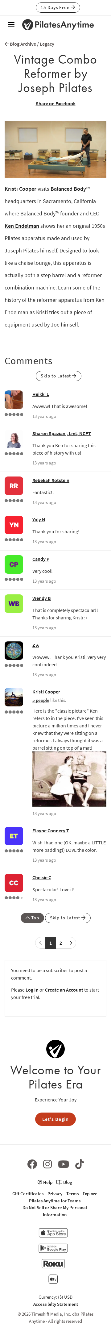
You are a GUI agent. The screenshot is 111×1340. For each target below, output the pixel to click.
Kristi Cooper (20, 188)
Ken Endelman (22, 225)
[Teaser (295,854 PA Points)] (14, 414)
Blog (67, 1182)
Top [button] (34, 918)
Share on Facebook (56, 103)
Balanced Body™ (70, 188)
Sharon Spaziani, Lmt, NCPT (61, 433)
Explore (90, 1193)
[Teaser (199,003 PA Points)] (14, 453)
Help (47, 1182)
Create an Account (64, 990)
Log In (32, 990)
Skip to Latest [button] (56, 376)
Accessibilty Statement (55, 1304)
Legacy (47, 44)
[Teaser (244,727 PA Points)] (14, 850)
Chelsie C (41, 877)
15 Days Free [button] (56, 7)
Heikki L (40, 394)
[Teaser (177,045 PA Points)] (14, 539)
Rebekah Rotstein (50, 480)
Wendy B (41, 598)
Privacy (54, 1193)
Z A (35, 645)
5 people (40, 700)
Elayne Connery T (50, 830)
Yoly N (38, 519)
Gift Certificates (27, 1193)
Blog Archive (22, 44)
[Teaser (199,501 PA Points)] (14, 579)
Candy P (40, 559)
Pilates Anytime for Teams (54, 1201)
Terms (72, 1193)
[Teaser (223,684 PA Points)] (14, 500)
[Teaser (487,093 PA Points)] (14, 665)
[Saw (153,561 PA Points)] (14, 897)
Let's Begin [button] (55, 1119)
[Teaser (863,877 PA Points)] (14, 711)
